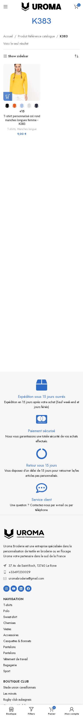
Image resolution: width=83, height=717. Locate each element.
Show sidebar (18, 56)
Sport (6, 671)
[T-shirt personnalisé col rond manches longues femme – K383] (22, 82)
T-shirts (11, 129)
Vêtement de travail (15, 659)
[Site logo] (41, 6)
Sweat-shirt (10, 617)
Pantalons (9, 647)
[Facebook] (28, 588)
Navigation (13, 599)
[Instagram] (6, 588)
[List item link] (41, 572)
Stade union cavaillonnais (19, 687)
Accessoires (10, 635)
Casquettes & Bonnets (17, 641)
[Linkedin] (21, 588)
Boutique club (16, 681)
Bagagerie (10, 665)
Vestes (7, 629)
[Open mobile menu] (5, 6)
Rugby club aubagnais (17, 699)
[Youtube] (14, 588)
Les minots (9, 693)
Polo (6, 611)
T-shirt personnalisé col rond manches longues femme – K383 (22, 120)
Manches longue (27, 129)
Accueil (8, 36)
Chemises (9, 623)
